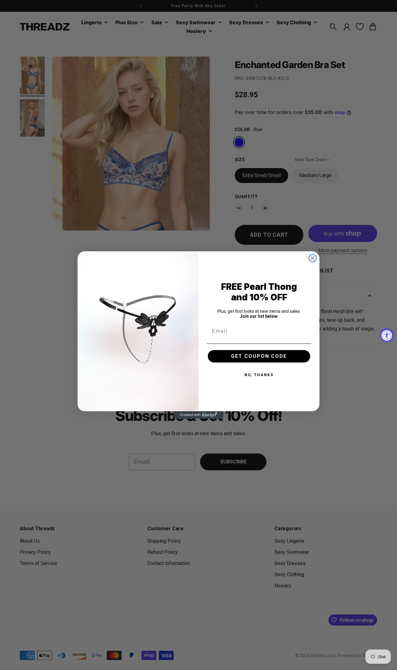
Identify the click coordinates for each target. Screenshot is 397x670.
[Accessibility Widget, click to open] (387, 335)
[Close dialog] (312, 258)
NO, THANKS (259, 375)
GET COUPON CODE (259, 356)
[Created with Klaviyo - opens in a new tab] (198, 415)
